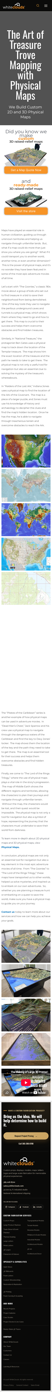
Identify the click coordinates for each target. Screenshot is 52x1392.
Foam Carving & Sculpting (13, 1296)
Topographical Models (35, 1221)
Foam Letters (8, 1276)
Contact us (8, 912)
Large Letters (8, 1241)
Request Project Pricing (26, 1136)
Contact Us (7, 1355)
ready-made (26, 185)
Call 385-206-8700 (26, 1143)
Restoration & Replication (12, 1284)
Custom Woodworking (11, 1280)
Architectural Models (35, 1244)
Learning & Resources (11, 1367)
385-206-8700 (9, 1182)
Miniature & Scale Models (36, 1235)
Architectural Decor (34, 1254)
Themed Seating (9, 1237)
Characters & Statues (11, 1254)
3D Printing (7, 1292)
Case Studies (8, 1317)
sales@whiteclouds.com (13, 1186)
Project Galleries (9, 1313)
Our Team (7, 1346)
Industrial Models (33, 1240)
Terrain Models (32, 1225)
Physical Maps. (10, 847)
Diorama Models (33, 1230)
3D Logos (7, 1250)
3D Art (29, 1249)
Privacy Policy (8, 1385)
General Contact (22, 1385)
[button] (38, 5)
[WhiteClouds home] (18, 1161)
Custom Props (8, 1221)
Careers (6, 1359)
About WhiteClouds (10, 1342)
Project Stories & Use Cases (13, 1322)
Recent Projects (9, 1309)
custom (26, 138)
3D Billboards (8, 1271)
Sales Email (35, 1385)
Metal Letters (8, 1245)
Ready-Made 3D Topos (12, 1329)
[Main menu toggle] (46, 5)
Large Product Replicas (12, 1225)
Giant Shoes (7, 1267)
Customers (7, 1351)
